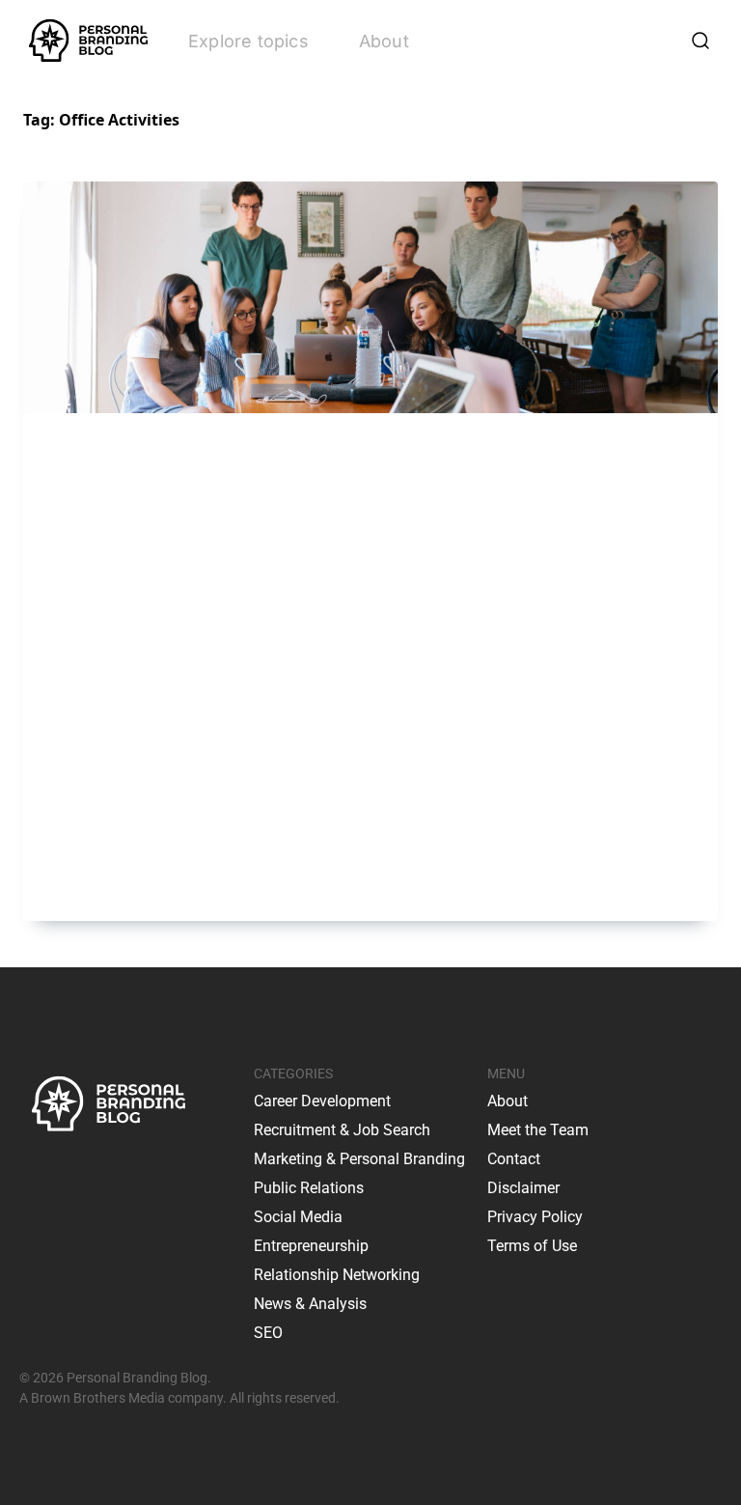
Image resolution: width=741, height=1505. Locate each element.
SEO (268, 1333)
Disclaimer (523, 1188)
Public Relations (309, 1188)
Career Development (322, 1101)
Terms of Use (532, 1246)
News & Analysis (310, 1304)
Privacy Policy (535, 1217)
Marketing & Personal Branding (359, 1159)
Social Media (298, 1217)
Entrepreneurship (311, 1246)
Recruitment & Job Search (342, 1130)
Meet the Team (538, 1130)
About (384, 41)
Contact (513, 1159)
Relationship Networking (337, 1275)
